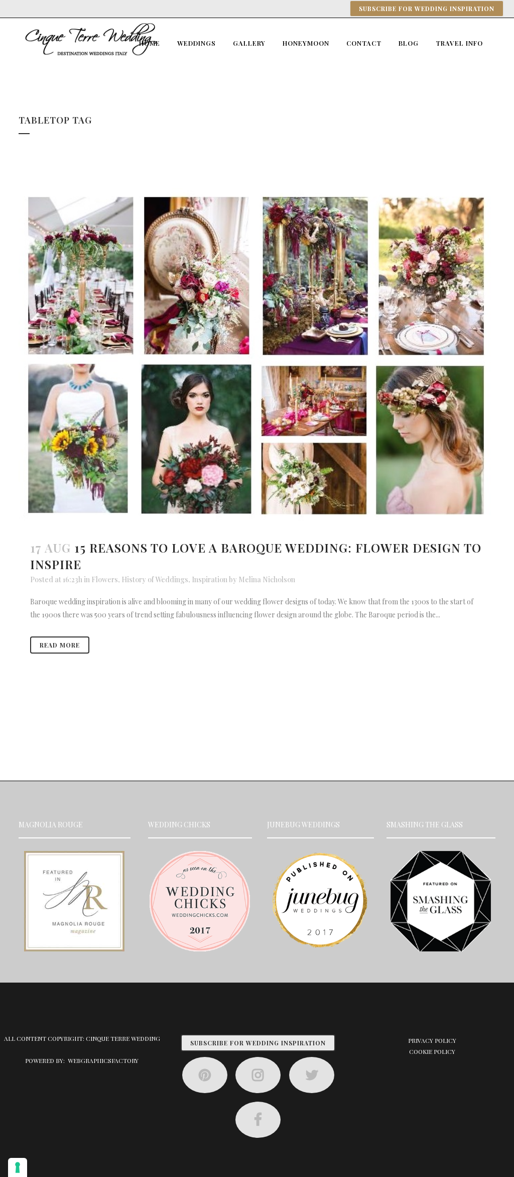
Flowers (104, 579)
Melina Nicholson (266, 579)
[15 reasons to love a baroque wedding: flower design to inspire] (257, 356)
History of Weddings (154, 579)
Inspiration (209, 579)
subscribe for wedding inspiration (258, 1043)
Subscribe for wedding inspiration (426, 9)
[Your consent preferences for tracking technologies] (17, 1167)
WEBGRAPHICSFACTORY (103, 1060)
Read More (60, 645)
